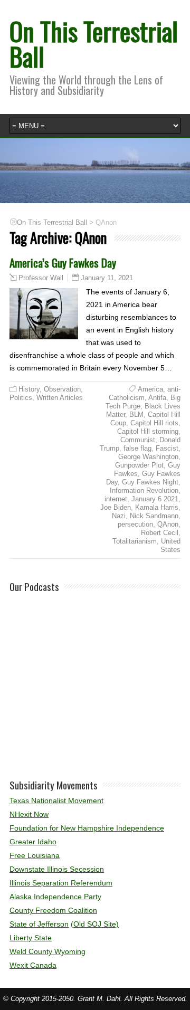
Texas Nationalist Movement (56, 800)
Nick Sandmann (154, 516)
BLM (136, 414)
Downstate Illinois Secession (57, 869)
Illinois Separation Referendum (61, 883)
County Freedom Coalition (53, 910)
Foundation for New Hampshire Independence (87, 828)
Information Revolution (144, 490)
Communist (137, 440)
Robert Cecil (159, 533)
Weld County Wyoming (48, 951)
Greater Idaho (33, 841)
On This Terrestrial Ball (94, 43)
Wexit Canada (33, 965)
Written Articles (59, 398)
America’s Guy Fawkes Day (63, 262)
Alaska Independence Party (55, 896)
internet (115, 499)
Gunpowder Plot (139, 465)
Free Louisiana (35, 855)
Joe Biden (115, 507)
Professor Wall (40, 278)
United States (170, 545)
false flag (137, 448)
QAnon (167, 524)
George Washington (148, 457)
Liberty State (31, 937)
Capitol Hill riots (154, 423)
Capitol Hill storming (147, 431)
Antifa (157, 398)
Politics (21, 398)
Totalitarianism (134, 541)
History (29, 389)
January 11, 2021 (107, 278)
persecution (135, 524)
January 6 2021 (154, 499)
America (150, 389)
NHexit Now (29, 814)
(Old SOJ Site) (95, 924)
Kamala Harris (156, 507)
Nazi (119, 516)
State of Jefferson (39, 924)
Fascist (167, 448)
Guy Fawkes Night (150, 482)
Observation (62, 389)
